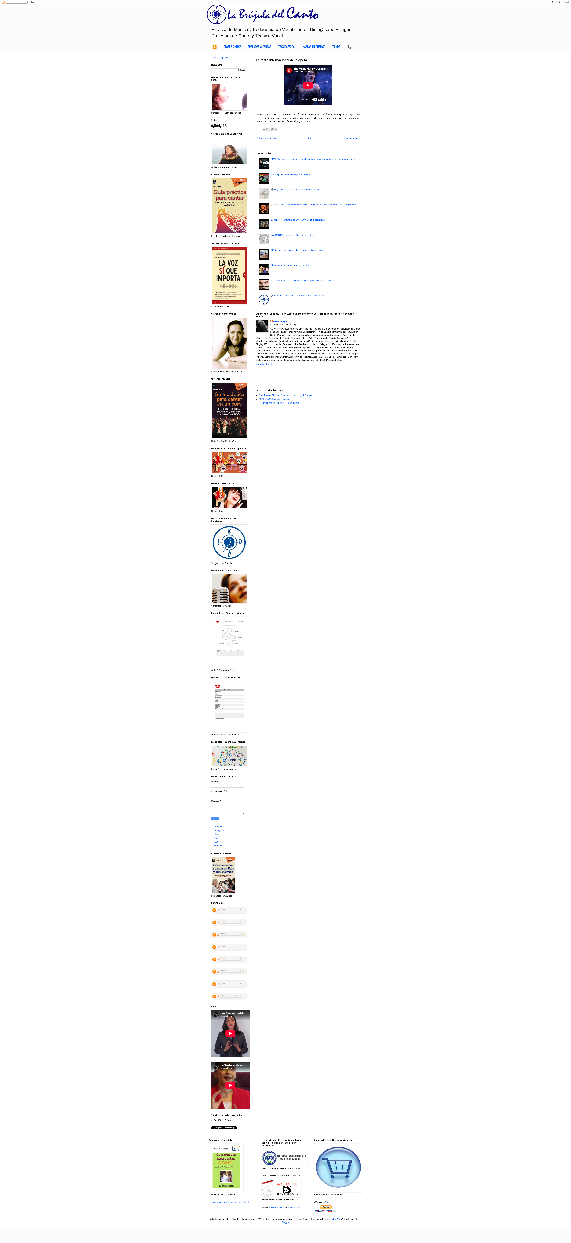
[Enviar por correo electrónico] (264, 129)
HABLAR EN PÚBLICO (314, 47)
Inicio (310, 138)
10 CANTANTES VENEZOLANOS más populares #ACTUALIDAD (303, 280)
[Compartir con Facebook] (272, 129)
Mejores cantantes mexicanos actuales (290, 265)
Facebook (219, 826)
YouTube (218, 845)
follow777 (335, 1219)
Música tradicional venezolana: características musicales (298, 250)
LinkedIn (218, 834)
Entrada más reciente (267, 138)
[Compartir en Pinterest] (275, 129)
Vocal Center (277, 1207)
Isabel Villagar (280, 321)
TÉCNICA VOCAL (287, 47)
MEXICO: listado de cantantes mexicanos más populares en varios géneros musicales (313, 159)
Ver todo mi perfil (264, 364)
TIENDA (336, 47)
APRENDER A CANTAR (259, 47)
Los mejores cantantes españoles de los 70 (292, 174)
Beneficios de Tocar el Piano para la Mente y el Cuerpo (285, 395)
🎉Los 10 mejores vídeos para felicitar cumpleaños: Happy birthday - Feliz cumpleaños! (313, 204)
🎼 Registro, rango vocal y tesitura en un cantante (295, 189)
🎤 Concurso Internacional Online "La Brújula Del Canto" (298, 295)
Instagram (219, 830)
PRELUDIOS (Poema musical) (274, 399)
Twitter (217, 842)
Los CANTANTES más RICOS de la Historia (292, 235)
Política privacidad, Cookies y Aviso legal (229, 1202)
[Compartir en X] (270, 129)
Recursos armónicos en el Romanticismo (279, 403)
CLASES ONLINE (232, 47)
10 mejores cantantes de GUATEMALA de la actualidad (298, 220)
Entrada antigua (351, 138)
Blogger (285, 1222)
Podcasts (218, 838)
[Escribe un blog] (267, 129)
